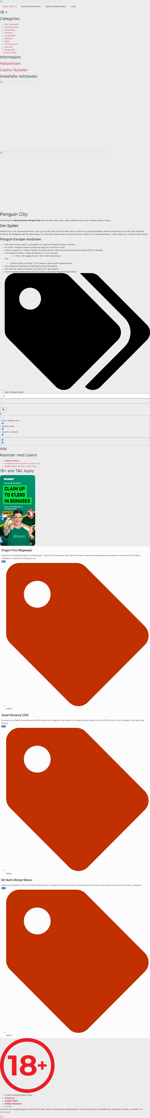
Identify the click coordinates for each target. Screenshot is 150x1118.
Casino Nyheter (14, 70)
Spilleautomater (16, 392)
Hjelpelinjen (10, 63)
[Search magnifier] (3, 410)
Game (9, 708)
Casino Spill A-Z (9, 6)
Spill (6, 392)
